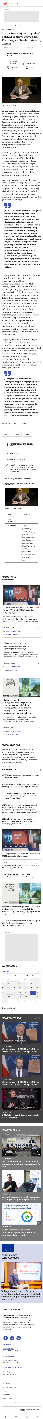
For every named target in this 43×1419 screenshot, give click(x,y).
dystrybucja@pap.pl (10, 1360)
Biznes (6, 434)
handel (27, 434)
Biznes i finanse (20, 26)
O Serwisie (6, 1383)
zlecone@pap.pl (8, 1348)
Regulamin (6, 1391)
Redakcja (7, 1344)
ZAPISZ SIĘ (6, 766)
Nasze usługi (7, 1398)
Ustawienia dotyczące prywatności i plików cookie (18, 1402)
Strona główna (7, 26)
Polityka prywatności (9, 1387)
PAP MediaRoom (13, 635)
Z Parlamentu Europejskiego (11, 1256)
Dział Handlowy (9, 1356)
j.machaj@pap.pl (9, 1372)
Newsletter (6, 1394)
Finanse (16, 434)
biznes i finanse (7, 1046)
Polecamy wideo (12, 1017)
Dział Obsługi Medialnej (12, 1368)
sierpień (5, 971)
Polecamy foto (11, 1129)
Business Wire (13, 670)
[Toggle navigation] (38, 3)
